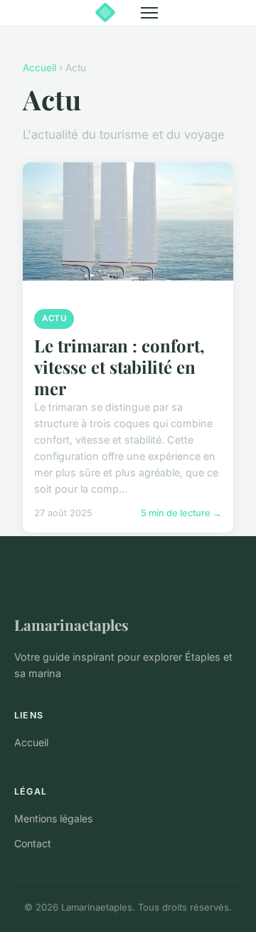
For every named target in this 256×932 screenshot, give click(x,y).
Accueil (39, 67)
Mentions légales (53, 818)
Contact (32, 843)
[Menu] (149, 12)
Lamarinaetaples (71, 624)
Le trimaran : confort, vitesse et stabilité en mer (119, 366)
